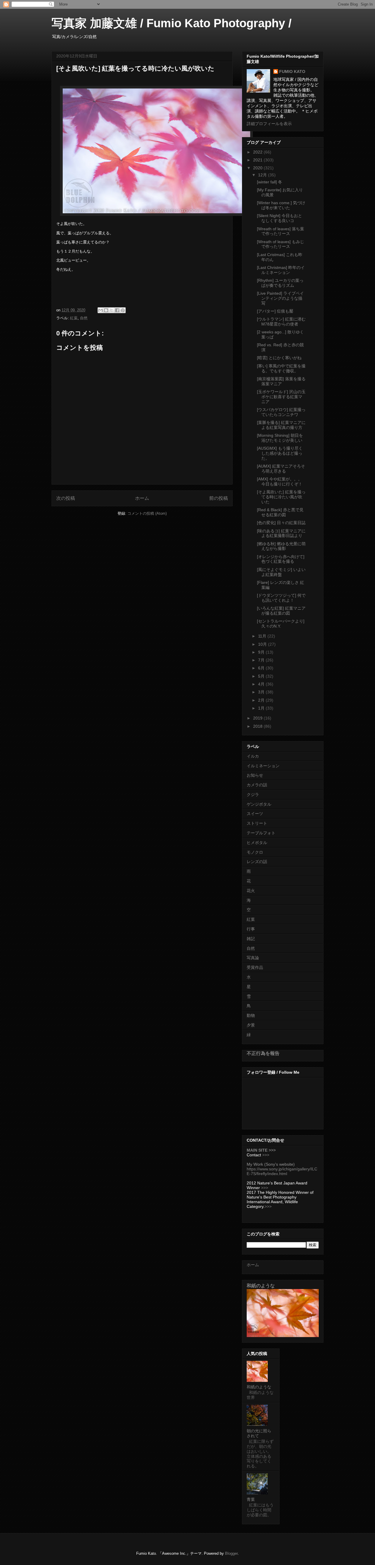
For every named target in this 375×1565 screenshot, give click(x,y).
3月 (262, 692)
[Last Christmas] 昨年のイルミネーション (281, 270)
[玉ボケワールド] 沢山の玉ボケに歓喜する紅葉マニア (281, 396)
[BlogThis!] (106, 310)
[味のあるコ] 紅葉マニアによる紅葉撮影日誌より (281, 533)
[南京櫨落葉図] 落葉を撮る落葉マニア (281, 381)
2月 (262, 700)
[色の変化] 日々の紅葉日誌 (281, 522)
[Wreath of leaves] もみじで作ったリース (280, 244)
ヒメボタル (257, 842)
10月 (263, 644)
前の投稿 (218, 498)
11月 (262, 636)
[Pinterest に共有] (123, 310)
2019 (258, 718)
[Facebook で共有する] (117, 310)
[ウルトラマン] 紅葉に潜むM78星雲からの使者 (281, 321)
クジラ (253, 794)
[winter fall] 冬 (269, 182)
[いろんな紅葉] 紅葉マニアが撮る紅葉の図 (281, 611)
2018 (258, 726)
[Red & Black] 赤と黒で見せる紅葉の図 (280, 512)
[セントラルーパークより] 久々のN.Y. (280, 623)
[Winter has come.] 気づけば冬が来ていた (281, 205)
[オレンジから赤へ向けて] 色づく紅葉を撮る (280, 559)
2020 (258, 168)
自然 (84, 318)
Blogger (231, 1553)
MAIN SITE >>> (261, 1150)
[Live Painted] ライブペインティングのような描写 (280, 298)
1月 (262, 708)
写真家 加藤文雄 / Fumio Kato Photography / (172, 23)
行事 (251, 929)
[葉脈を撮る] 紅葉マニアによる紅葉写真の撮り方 (281, 425)
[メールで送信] (100, 310)
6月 (262, 668)
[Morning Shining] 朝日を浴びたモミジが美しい (280, 438)
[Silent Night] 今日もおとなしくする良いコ (279, 218)
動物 (251, 1015)
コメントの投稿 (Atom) (147, 513)
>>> (265, 1155)
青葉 (251, 1499)
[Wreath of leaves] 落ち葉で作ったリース (280, 231)
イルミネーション (263, 765)
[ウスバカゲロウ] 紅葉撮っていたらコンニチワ (281, 412)
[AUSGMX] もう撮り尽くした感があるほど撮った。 (280, 453)
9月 (262, 652)
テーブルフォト (261, 833)
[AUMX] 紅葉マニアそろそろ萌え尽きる (281, 468)
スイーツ (255, 813)
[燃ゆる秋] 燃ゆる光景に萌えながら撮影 (281, 546)
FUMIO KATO (292, 71)
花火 (251, 890)
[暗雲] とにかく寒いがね (279, 357)
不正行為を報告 (263, 1053)
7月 (262, 660)
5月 (262, 676)
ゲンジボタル (259, 804)
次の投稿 (65, 498)
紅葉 (74, 318)
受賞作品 (255, 967)
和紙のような (261, 1285)
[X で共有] (112, 310)
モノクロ (255, 852)
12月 (263, 175)
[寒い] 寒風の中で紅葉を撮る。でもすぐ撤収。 (281, 368)
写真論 (253, 957)
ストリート (257, 823)
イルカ (253, 756)
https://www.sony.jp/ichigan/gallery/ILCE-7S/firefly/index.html (282, 1171)
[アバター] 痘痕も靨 (275, 311)
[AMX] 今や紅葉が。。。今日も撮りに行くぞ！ (279, 481)
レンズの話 (257, 861)
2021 (258, 160)
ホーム (142, 498)
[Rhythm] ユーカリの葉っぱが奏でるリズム (280, 283)
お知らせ (255, 775)
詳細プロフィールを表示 (269, 123)
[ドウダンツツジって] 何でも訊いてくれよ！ (281, 598)
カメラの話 (257, 784)
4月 (262, 684)
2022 (258, 152)
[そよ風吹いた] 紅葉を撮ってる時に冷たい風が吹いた (281, 497)
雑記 (251, 938)
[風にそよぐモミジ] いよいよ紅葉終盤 (281, 572)
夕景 (251, 1025)
